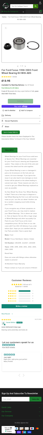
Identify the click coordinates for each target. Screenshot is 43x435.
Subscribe (35, 399)
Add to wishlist (10, 110)
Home (4, 17)
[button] (6, 77)
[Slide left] (18, 66)
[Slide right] (25, 66)
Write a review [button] (21, 306)
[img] (6, 319)
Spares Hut (24, 423)
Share (6, 127)
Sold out (20, 101)
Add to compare (27, 110)
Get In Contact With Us (11, 132)
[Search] (35, 6)
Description (9, 150)
